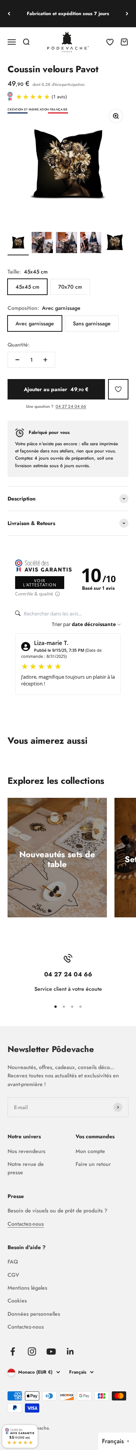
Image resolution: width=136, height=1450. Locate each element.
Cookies (17, 1300)
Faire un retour (93, 1164)
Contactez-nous (26, 1224)
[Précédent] (9, 13)
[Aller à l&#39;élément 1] (18, 243)
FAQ (13, 1261)
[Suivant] (127, 13)
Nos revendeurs (26, 1151)
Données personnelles (34, 1314)
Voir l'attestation (39, 582)
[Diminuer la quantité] (17, 359)
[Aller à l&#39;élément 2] (42, 243)
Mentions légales (27, 1287)
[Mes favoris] (118, 389)
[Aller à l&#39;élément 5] (114, 243)
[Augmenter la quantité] (45, 359)
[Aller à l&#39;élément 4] (90, 243)
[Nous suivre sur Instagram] (32, 1351)
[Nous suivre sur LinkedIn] (70, 1351)
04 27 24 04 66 (71, 406)
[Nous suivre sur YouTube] (51, 1351)
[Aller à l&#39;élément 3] (66, 243)
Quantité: (18, 344)
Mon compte (90, 1151)
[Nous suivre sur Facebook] (13, 1351)
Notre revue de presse (26, 1168)
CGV (13, 1275)
